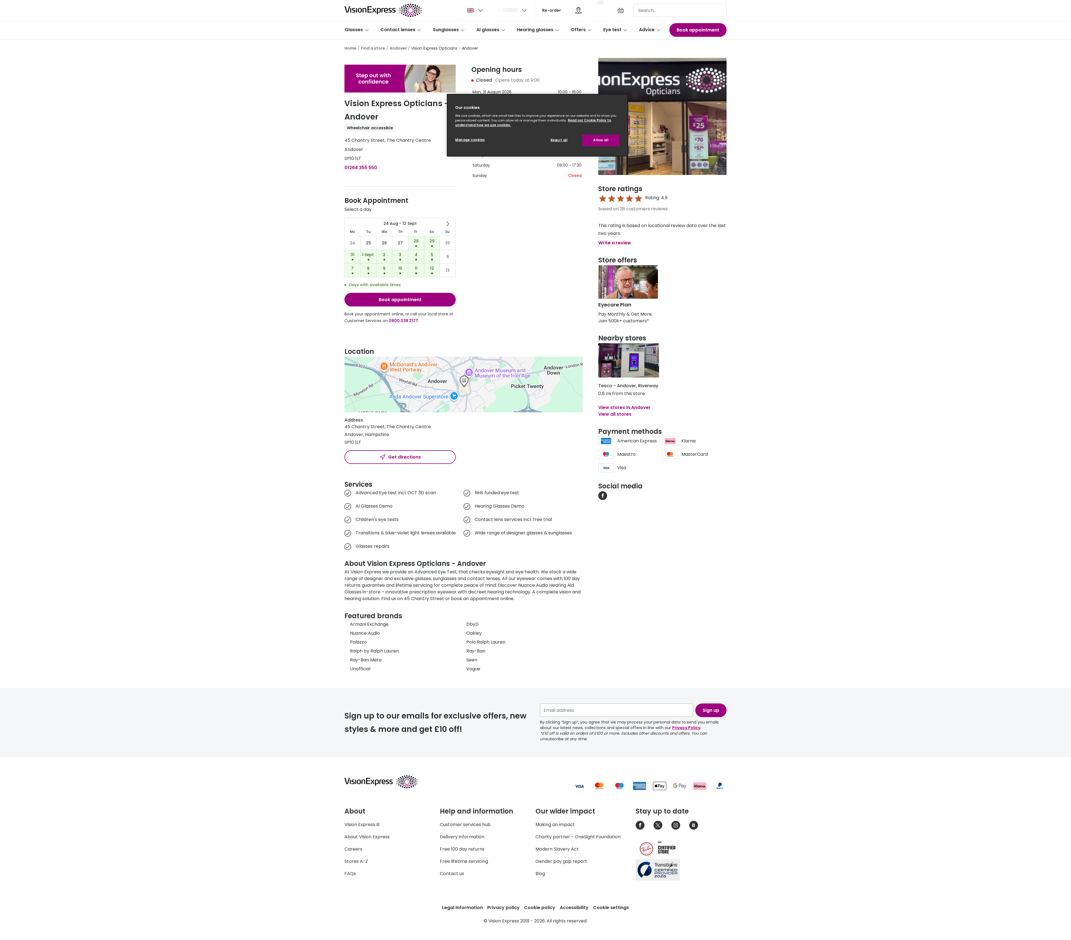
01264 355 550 (360, 167)
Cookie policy (539, 907)
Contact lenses (397, 29)
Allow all (600, 140)
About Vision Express (367, 837)
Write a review (614, 243)
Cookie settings (611, 907)
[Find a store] (578, 10)
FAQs (350, 873)
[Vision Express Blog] (693, 825)
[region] (537, 125)
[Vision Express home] (386, 781)
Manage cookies (470, 140)
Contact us (452, 873)
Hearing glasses (535, 29)
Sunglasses (446, 29)
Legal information (462, 907)
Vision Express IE (362, 824)
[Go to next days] (447, 223)
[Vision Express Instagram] (675, 825)
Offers (578, 29)
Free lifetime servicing (464, 861)
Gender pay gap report (561, 861)
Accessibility (574, 907)
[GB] (475, 10)
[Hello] (513, 10)
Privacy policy (503, 907)
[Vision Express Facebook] (640, 825)
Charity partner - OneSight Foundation (578, 837)
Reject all (559, 140)
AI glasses (487, 29)
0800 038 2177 (403, 320)
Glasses (354, 29)
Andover (398, 48)
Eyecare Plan (614, 304)
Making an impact (555, 824)
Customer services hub (465, 824)
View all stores (614, 414)
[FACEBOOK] (602, 495)
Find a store (373, 48)
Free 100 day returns (462, 849)
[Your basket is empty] (620, 10)
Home (350, 48)
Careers (353, 849)
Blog (540, 873)
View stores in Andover (624, 407)
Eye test (612, 29)
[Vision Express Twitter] (657, 825)
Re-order (551, 10)
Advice (647, 29)
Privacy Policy (686, 727)
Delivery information (462, 837)
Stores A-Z (356, 861)
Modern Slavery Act (557, 849)
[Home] (383, 10)
